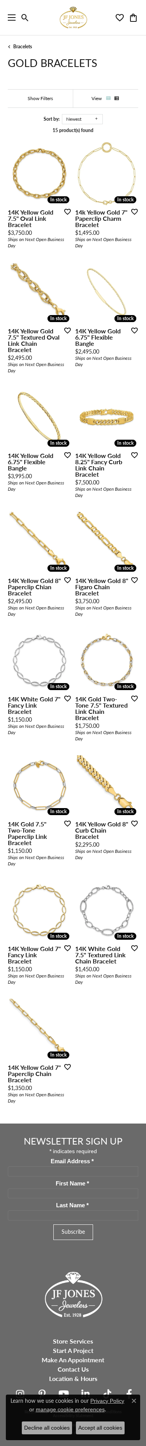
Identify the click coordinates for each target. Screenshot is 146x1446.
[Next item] (62, 173)
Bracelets (22, 46)
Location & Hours (73, 1378)
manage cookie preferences (70, 1409)
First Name (72, 1183)
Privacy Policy (107, 1401)
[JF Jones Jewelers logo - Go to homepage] (73, 17)
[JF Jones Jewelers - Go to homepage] (73, 1293)
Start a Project (73, 1350)
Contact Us (73, 1369)
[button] (25, 17)
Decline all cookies (47, 1428)
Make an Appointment (73, 1359)
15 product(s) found (73, 130)
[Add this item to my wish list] (65, 211)
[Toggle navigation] (9, 17)
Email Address (72, 1161)
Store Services (73, 1341)
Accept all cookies (100, 1428)
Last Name (72, 1205)
